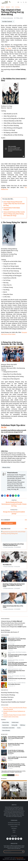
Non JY (15, 682)
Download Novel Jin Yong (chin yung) (17, 678)
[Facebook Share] (2, 496)
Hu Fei (3, 427)
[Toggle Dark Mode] (21, 2)
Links (14, 832)
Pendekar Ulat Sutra (21, 682)
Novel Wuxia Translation (21, 652)
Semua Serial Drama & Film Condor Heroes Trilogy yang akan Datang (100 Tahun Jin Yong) (14, 213)
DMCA (17, 775)
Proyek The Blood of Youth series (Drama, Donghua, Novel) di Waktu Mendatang (16, 752)
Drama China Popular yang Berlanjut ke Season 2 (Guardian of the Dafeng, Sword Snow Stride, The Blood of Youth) (17, 664)
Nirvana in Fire (11, 661)
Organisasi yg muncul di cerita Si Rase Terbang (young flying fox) (13, 544)
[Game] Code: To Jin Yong (10, 716)
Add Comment (9, 523)
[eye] (13, 839)
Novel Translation (12, 652)
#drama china (6, 467)
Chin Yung (14, 789)
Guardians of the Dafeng (13, 659)
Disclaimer (14, 828)
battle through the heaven (13, 669)
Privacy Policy (14, 826)
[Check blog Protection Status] (8, 775)
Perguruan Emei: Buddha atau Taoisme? (13, 702)
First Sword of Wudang (8, 695)
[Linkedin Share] (10, 496)
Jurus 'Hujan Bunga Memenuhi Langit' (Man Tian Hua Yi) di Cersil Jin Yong (13, 203)
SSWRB (9, 653)
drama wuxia (17, 637)
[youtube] (18, 2)
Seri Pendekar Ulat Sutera (14, 684)
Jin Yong (8, 48)
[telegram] (10, 839)
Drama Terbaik (11, 637)
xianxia (20, 669)
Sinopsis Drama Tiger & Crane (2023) (14, 715)
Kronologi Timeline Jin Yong (9, 692)
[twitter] (18, 839)
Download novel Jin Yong (14, 824)
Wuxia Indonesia (19, 858)
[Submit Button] (22, 851)
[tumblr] (16, 839)
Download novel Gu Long (14, 822)
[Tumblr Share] (13, 496)
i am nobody (21, 659)
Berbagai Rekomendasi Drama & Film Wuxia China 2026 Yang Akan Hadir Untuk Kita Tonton (17, 647)
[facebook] (21, 839)
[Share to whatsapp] (16, 496)
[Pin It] (8, 496)
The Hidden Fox (7, 564)
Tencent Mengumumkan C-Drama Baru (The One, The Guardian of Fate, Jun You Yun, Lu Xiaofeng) (16, 765)
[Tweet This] (5, 496)
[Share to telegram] (18, 496)
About (14, 830)
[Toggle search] (23, 2)
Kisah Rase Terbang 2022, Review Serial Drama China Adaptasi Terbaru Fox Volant (14, 585)
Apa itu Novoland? (6, 699)
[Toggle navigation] (26, 2)
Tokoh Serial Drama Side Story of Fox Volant (13, 606)
